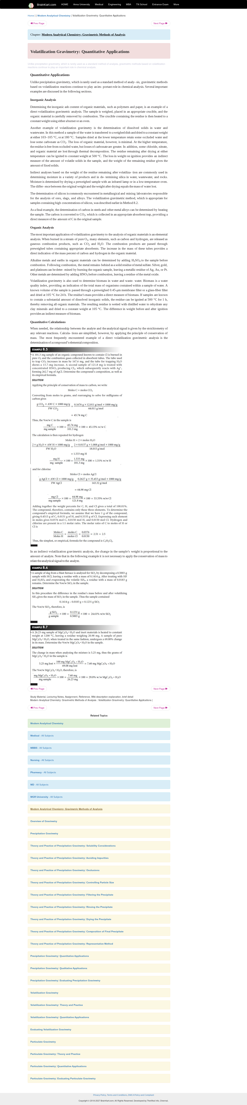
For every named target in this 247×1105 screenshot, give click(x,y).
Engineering (114, 4)
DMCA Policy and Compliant (141, 1095)
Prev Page (38, 23)
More (176, 4)
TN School (141, 4)
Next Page (159, 23)
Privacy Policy (99, 1095)
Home (31, 15)
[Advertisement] (197, 64)
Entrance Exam (160, 4)
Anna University (81, 4)
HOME (64, 4)
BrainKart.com (46, 4)
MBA (128, 4)
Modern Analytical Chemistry (53, 15)
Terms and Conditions (117, 1095)
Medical (99, 4)
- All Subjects (42, 735)
